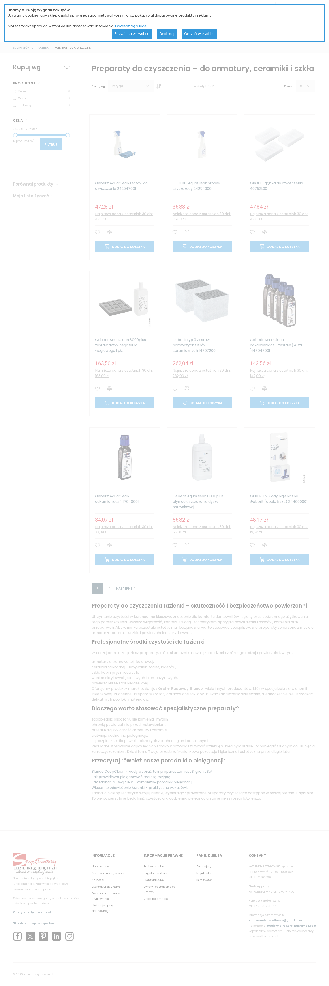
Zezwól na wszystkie (132, 33)
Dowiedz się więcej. (131, 26)
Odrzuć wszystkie (199, 33)
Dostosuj (166, 33)
